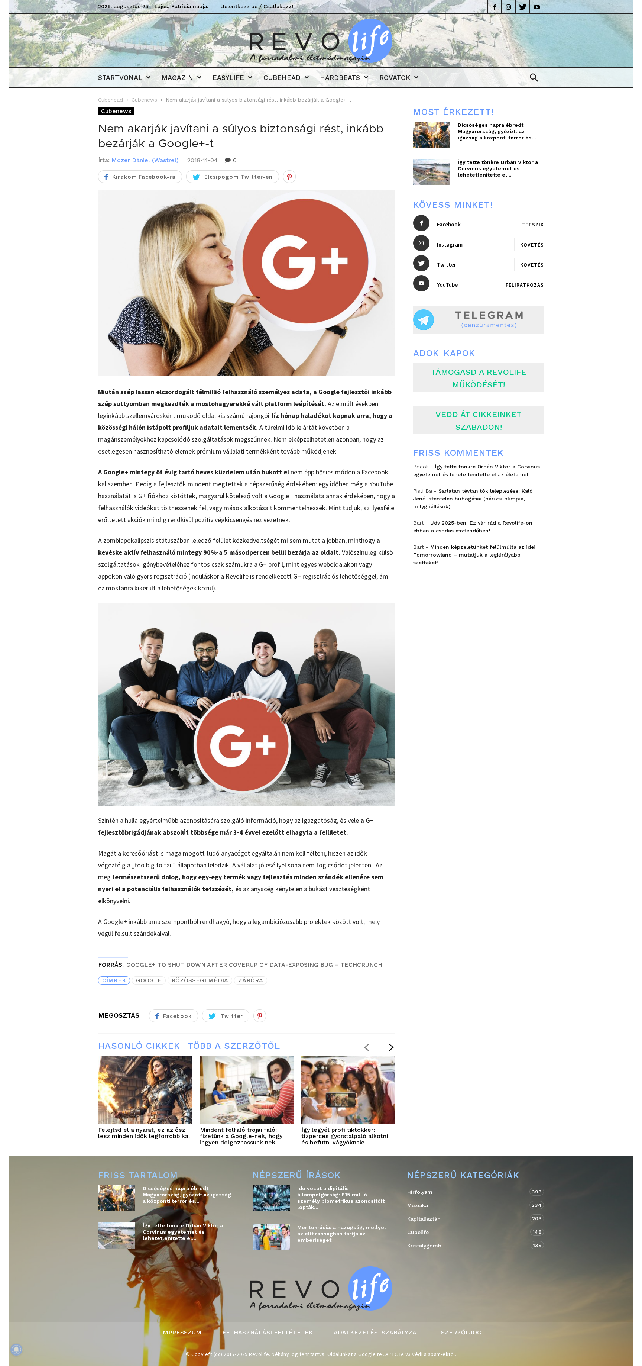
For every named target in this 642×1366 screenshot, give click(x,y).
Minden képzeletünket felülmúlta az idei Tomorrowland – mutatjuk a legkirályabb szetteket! (474, 555)
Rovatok (394, 77)
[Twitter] (523, 6)
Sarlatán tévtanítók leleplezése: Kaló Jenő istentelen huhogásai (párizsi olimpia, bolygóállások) (473, 498)
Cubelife (468, 1232)
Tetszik (533, 224)
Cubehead (282, 77)
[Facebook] (494, 6)
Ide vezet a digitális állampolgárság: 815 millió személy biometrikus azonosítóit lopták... (341, 1197)
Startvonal (120, 77)
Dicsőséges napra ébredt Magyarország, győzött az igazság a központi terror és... (497, 131)
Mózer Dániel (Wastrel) (145, 160)
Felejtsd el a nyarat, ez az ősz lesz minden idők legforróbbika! (144, 1133)
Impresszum (181, 1332)
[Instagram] (509, 6)
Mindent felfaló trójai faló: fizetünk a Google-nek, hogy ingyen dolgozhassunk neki (241, 1136)
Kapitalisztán (468, 1218)
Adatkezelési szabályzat (377, 1332)
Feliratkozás (525, 284)
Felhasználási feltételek (267, 1332)
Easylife (228, 77)
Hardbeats (340, 77)
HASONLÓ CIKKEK (139, 1046)
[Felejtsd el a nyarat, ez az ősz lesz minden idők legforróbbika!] (145, 1090)
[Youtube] (537, 6)
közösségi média (200, 980)
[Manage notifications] (16, 1350)
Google (149, 980)
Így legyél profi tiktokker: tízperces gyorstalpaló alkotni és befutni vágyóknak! (344, 1136)
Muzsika (468, 1205)
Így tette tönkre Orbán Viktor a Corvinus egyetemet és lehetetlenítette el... (498, 168)
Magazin (177, 77)
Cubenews (144, 100)
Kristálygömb (468, 1245)
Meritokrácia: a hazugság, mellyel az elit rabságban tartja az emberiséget (341, 1233)
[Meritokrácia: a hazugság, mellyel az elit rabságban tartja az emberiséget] (271, 1237)
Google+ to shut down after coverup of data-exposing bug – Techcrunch (254, 964)
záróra (250, 980)
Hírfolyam (468, 1192)
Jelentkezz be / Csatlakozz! (257, 6)
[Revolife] (321, 60)
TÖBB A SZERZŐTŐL (234, 1046)
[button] (532, 78)
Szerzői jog (461, 1332)
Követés (532, 244)
